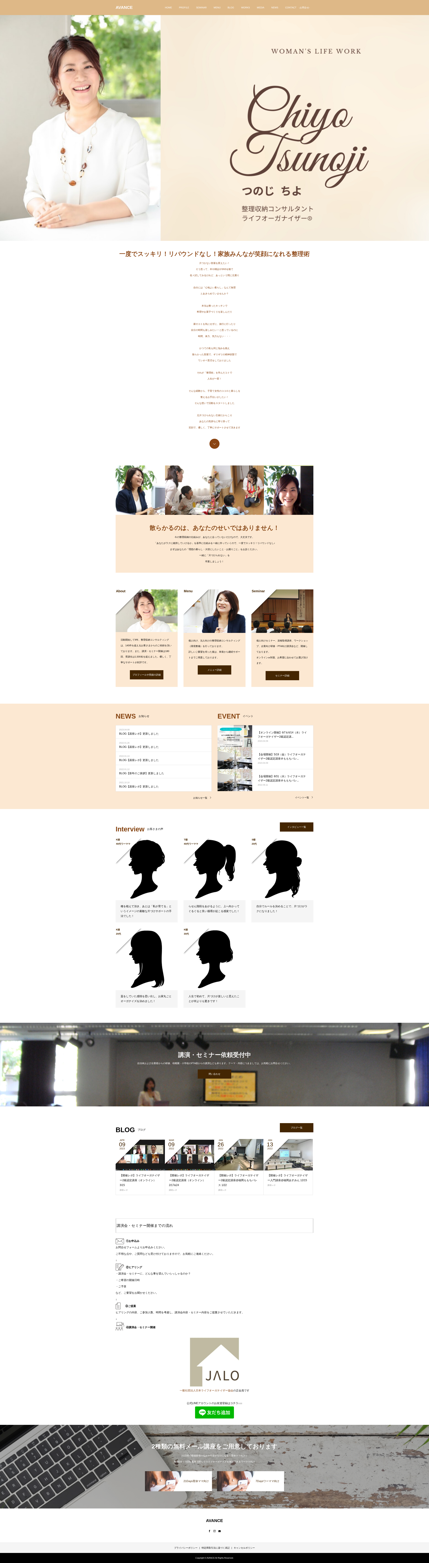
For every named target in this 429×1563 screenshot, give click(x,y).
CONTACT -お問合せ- (297, 7)
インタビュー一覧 (296, 827)
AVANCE (124, 7)
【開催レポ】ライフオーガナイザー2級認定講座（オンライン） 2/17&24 (189, 1180)
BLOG (231, 7)
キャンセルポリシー (244, 1547)
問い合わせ (214, 1074)
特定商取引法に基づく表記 (216, 1547)
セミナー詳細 (282, 675)
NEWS (274, 7)
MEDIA (260, 7)
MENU (217, 7)
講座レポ (124, 1190)
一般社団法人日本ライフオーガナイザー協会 (206, 1390)
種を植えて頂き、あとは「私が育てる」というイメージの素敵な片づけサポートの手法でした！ (146, 911)
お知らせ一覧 (200, 797)
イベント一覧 (302, 797)
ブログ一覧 (296, 1127)
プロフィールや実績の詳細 (147, 674)
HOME (168, 7)
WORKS (245, 7)
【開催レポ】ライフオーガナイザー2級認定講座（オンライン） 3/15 (140, 1180)
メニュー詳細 (214, 670)
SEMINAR (201, 7)
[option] (214, 120)
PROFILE (184, 7)
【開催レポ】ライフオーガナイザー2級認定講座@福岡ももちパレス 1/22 (238, 1180)
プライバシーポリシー (186, 1547)
